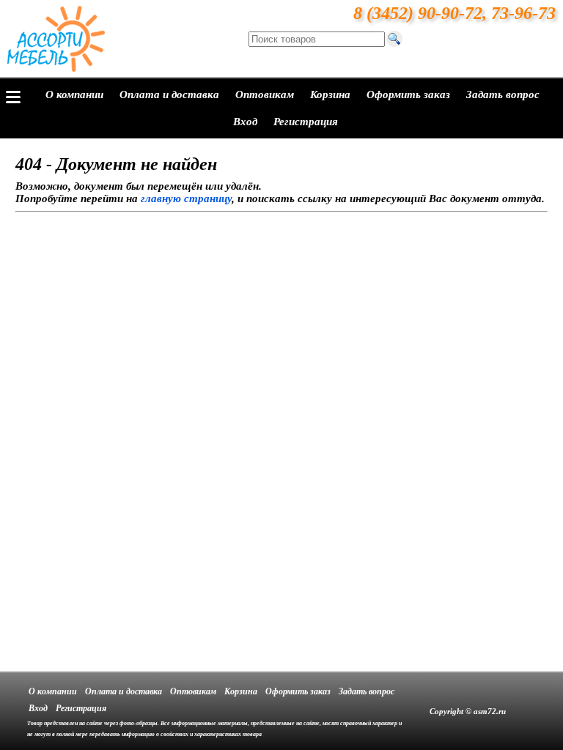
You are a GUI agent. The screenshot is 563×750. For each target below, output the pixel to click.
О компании (74, 94)
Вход (245, 121)
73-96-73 (523, 13)
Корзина (330, 94)
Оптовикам (264, 94)
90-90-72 (450, 13)
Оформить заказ (408, 94)
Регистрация (305, 121)
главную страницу (186, 198)
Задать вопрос (503, 94)
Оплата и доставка (169, 94)
